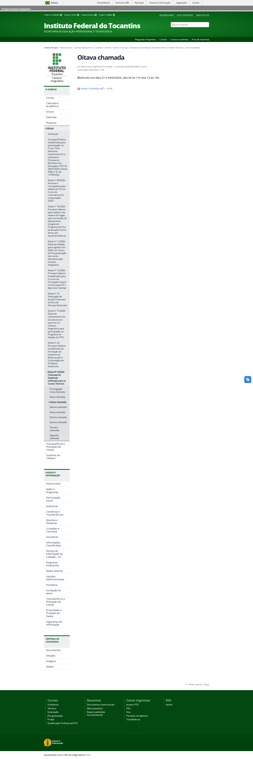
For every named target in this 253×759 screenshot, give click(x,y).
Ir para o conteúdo (52, 15)
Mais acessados (95, 708)
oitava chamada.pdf (92, 88)
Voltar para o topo (198, 684)
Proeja (51, 719)
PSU (128, 708)
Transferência (133, 719)
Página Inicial (66, 47)
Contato (163, 39)
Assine (169, 704)
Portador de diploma (137, 715)
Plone (88, 754)
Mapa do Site (202, 15)
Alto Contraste (185, 15)
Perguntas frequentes (145, 39)
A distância (53, 704)
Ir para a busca (88, 15)
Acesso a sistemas (179, 39)
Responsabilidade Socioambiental (96, 713)
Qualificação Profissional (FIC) (63, 723)
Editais (108, 47)
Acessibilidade (167, 15)
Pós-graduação (55, 715)
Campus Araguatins (83, 47)
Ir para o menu (71, 15)
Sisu (128, 712)
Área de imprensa (200, 39)
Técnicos (52, 708)
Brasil (54, 2)
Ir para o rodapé (106, 15)
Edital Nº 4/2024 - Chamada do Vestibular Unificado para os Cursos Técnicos (148, 47)
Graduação (53, 712)
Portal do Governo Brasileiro (16, 9)
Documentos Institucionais (100, 704)
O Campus (98, 47)
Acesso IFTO (132, 704)
